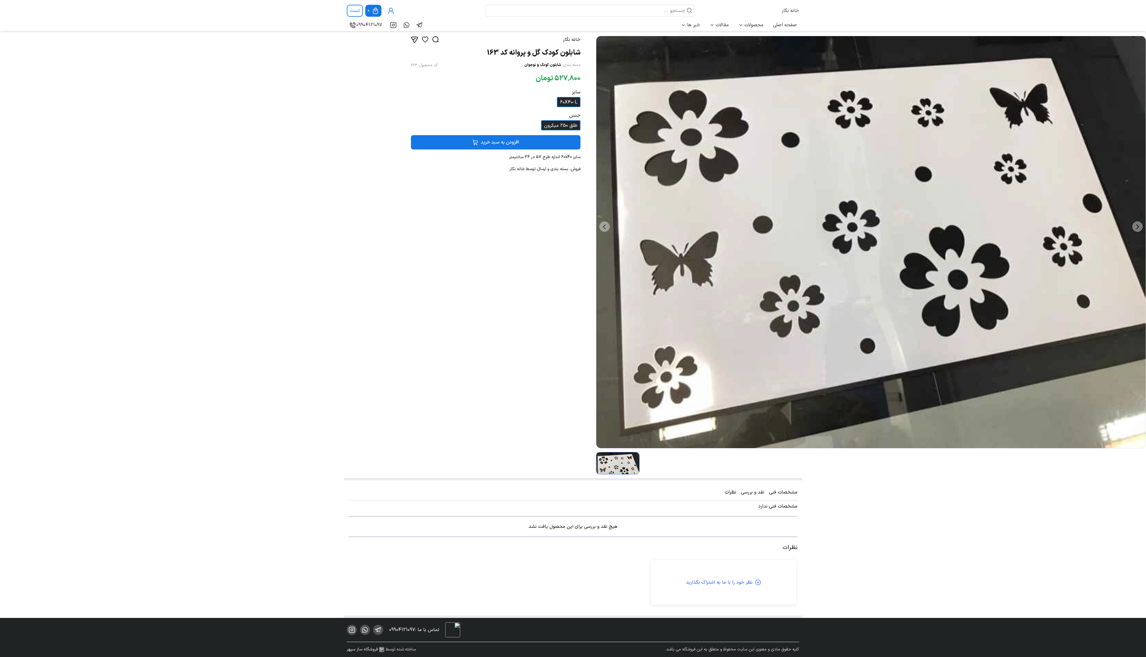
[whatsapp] (406, 25)
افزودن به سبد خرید (500, 142)
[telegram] (420, 25)
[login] (391, 11)
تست (355, 10)
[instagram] (393, 25)
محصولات (753, 25)
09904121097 (369, 25)
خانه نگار (790, 10)
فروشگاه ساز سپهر (362, 650)
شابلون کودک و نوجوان (542, 65)
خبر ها (693, 25)
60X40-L (568, 102)
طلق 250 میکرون (560, 125)
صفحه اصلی (785, 25)
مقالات (722, 25)
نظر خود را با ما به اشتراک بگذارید (719, 582)
